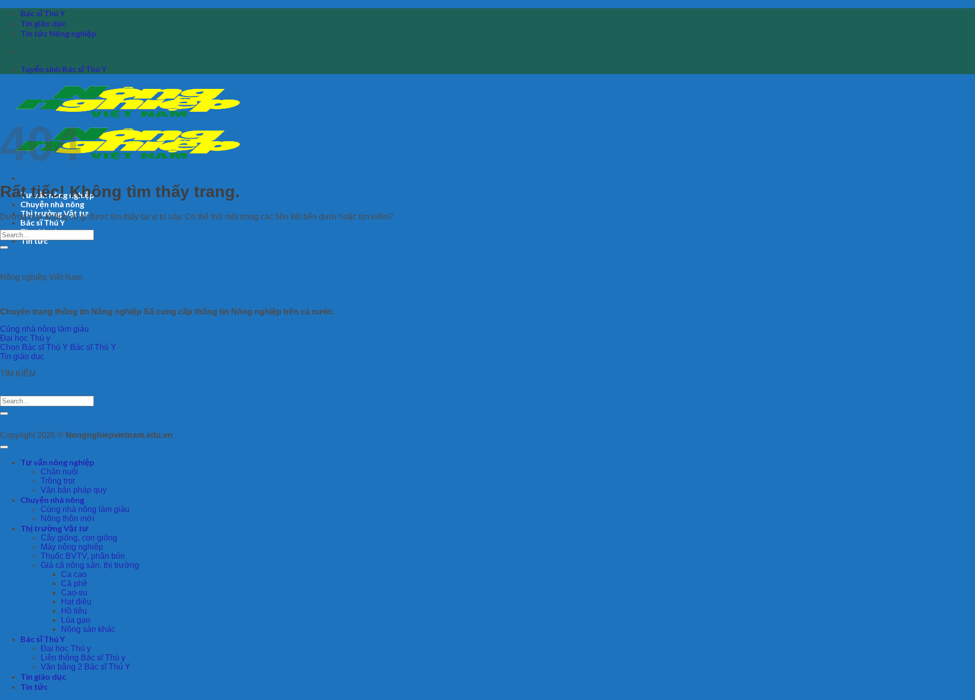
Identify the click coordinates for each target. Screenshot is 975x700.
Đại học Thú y (66, 648)
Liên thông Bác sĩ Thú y (83, 657)
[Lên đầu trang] (4, 447)
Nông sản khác (88, 629)
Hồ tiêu (74, 611)
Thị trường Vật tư (54, 528)
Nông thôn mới (67, 518)
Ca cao (74, 574)
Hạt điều (76, 601)
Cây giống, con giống (79, 537)
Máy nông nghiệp (72, 547)
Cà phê (74, 583)
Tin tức (34, 240)
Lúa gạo (75, 620)
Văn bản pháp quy (74, 490)
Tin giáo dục (43, 23)
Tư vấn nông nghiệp (57, 462)
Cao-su (74, 592)
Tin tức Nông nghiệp (58, 33)
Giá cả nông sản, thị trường (90, 565)
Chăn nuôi (59, 471)
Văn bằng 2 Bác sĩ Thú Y (86, 666)
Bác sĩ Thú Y (42, 13)
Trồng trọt (58, 480)
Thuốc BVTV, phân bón (83, 556)
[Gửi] (4, 247)
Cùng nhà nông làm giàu (85, 509)
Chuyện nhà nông (52, 204)
